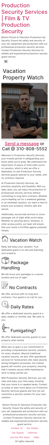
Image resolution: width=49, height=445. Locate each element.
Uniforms (32, 432)
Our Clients (32, 428)
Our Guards (18, 432)
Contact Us (17, 428)
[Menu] (5, 61)
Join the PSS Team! (20, 437)
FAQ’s (36, 437)
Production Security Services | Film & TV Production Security (24, 18)
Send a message (22, 143)
